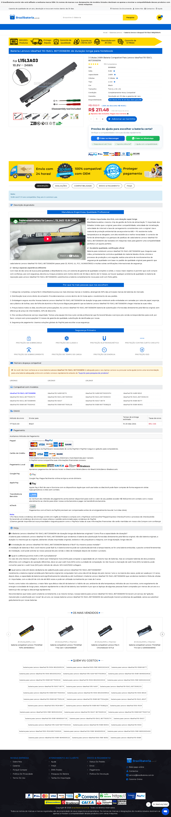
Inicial (105, 32)
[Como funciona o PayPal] (136, 796)
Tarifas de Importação (60, 778)
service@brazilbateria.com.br (141, 775)
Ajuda (160, 9)
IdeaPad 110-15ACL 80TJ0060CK (98, 397)
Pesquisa (130, 17)
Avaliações (61, 186)
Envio (92, 766)
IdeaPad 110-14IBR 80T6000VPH (98, 393)
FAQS (129, 186)
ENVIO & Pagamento (109, 186)
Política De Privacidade (23, 774)
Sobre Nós (139, 9)
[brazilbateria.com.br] (24, 20)
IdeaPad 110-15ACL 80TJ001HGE (60, 397)
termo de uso (19, 778)
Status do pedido (97, 762)
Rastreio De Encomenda (122, 9)
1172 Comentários (110, 64)
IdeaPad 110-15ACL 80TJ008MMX (23, 401)
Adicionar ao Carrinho (123, 119)
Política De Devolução (99, 774)
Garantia (16, 766)
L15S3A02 (13, 380)
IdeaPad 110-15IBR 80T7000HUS (22, 404)
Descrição (42, 186)
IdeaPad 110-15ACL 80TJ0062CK (135, 397)
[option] (46, 84)
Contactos (150, 9)
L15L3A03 (89, 380)
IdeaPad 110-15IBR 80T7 (132, 401)
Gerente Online (135, 779)
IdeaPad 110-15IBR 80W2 (133, 404)
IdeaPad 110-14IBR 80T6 (57, 393)
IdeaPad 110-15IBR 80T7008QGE (98, 404)
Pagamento (95, 770)
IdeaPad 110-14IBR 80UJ (132, 393)
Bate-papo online (136, 767)
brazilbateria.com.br (80, 808)
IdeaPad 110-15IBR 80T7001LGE (60, 404)
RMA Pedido (56, 770)
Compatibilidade (83, 186)
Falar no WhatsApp (144, 138)
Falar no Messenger (109, 138)
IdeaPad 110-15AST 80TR (95, 401)
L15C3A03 (51, 380)
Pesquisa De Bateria (60, 774)
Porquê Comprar (20, 770)
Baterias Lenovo (116, 32)
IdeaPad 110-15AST (55, 401)
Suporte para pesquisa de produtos (93, 373)
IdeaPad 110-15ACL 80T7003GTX (22, 397)
